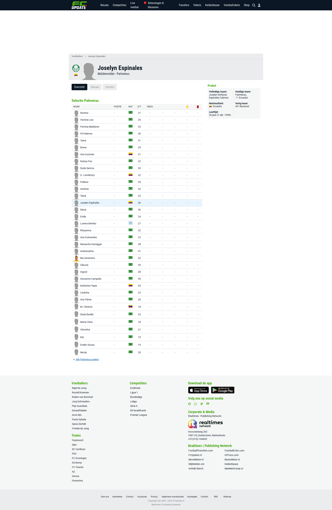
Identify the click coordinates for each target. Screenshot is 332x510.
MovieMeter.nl (196, 459)
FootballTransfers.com (200, 450)
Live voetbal (137, 5)
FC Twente (77, 467)
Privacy (154, 496)
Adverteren (117, 496)
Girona (75, 476)
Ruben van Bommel (82, 397)
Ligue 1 (134, 392)
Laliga (133, 401)
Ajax (74, 444)
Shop (247, 5)
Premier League (138, 415)
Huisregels (192, 496)
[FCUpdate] (79, 5)
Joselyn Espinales (96, 56)
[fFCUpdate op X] (202, 403)
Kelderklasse (212, 5)
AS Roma (77, 462)
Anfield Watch (195, 468)
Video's (197, 5)
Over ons (105, 496)
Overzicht (79, 87)
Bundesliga (136, 397)
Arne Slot (77, 415)
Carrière (109, 87)
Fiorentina (77, 480)
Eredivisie (135, 388)
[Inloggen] (258, 5)
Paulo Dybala (79, 419)
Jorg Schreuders (81, 401)
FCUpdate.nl (195, 455)
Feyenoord (77, 440)
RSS (216, 496)
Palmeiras (123, 74)
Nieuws (104, 5)
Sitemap (227, 496)
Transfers (184, 5)
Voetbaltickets (232, 5)
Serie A (133, 406)
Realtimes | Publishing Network (166, 504)
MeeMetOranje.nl (234, 468)
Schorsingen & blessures (156, 5)
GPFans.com (232, 455)
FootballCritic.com (234, 450)
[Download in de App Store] (198, 390)
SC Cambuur (78, 449)
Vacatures (142, 496)
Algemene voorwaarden (173, 496)
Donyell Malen (79, 410)
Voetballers (77, 56)
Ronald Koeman (80, 392)
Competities (119, 5)
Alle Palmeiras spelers (87, 359)
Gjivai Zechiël (79, 424)
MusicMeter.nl (232, 459)
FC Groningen (79, 458)
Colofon (204, 496)
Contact (129, 496)
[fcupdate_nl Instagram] (195, 404)
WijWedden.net (196, 464)
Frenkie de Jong (80, 428)
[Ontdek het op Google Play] (222, 390)
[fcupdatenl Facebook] (189, 404)
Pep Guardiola (79, 406)
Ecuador (243, 97)
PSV (74, 453)
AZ (73, 471)
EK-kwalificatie (138, 410)
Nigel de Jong (79, 388)
